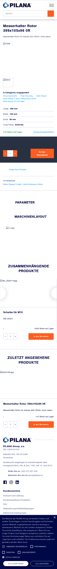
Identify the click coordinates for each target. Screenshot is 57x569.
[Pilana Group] (17, 5)
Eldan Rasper (41, 96)
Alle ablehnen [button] (42, 563)
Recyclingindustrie (10, 96)
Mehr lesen (22, 542)
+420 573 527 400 (22, 471)
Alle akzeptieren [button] (15, 563)
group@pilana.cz (25, 475)
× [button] (54, 517)
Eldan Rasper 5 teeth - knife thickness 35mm (23, 184)
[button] (3, 546)
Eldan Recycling (26, 96)
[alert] (28, 542)
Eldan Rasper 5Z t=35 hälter (14, 101)
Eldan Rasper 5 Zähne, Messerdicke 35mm (19, 98)
